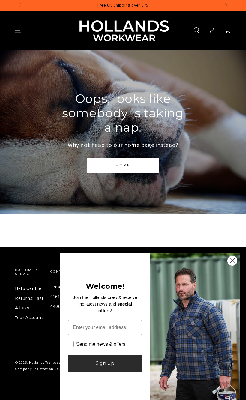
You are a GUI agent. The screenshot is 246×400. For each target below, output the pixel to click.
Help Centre (28, 288)
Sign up (105, 363)
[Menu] (18, 30)
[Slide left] (20, 5)
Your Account (29, 317)
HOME (123, 165)
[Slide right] (226, 5)
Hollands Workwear (45, 362)
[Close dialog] (232, 260)
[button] (196, 30)
